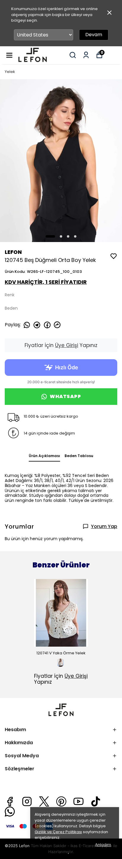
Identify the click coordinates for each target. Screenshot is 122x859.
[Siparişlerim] (86, 55)
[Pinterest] (61, 801)
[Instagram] (27, 801)
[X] (44, 801)
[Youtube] (78, 801)
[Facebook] (10, 801)
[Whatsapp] (10, 811)
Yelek (10, 71)
